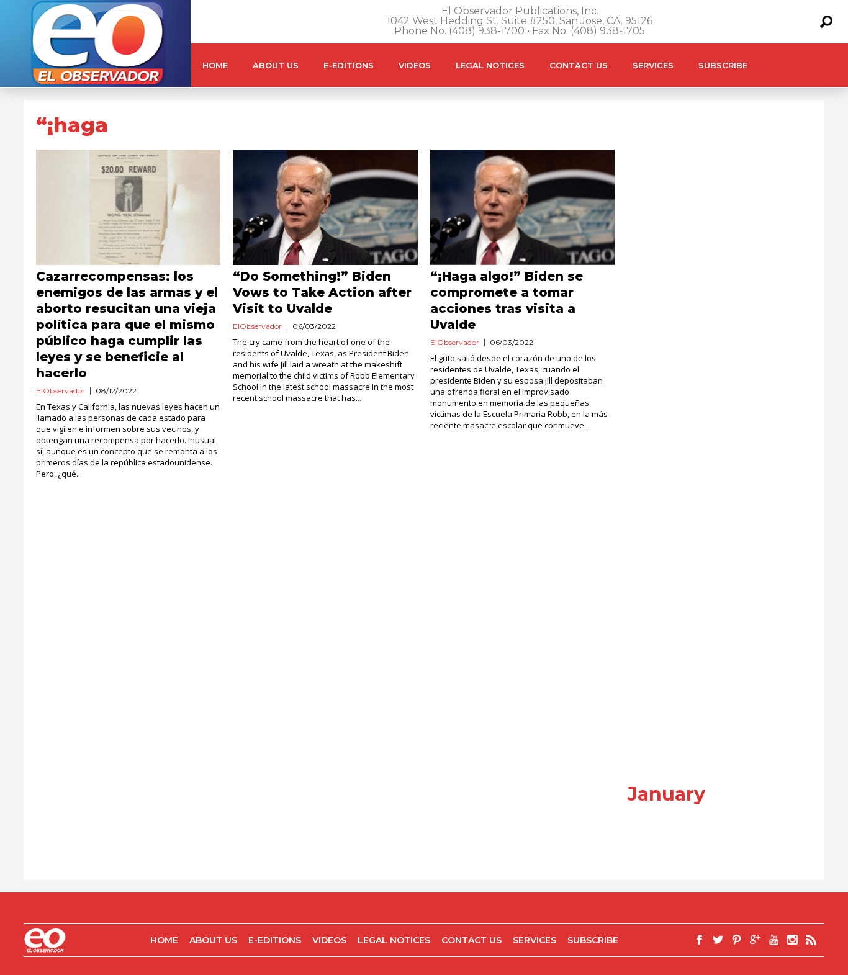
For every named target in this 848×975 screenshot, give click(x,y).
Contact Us (578, 65)
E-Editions (348, 65)
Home (215, 65)
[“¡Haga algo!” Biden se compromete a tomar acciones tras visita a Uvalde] (522, 207)
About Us (276, 65)
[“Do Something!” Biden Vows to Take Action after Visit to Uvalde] (325, 207)
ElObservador (60, 390)
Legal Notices (490, 65)
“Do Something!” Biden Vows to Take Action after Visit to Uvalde (322, 292)
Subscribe (722, 65)
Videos (415, 65)
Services (653, 65)
